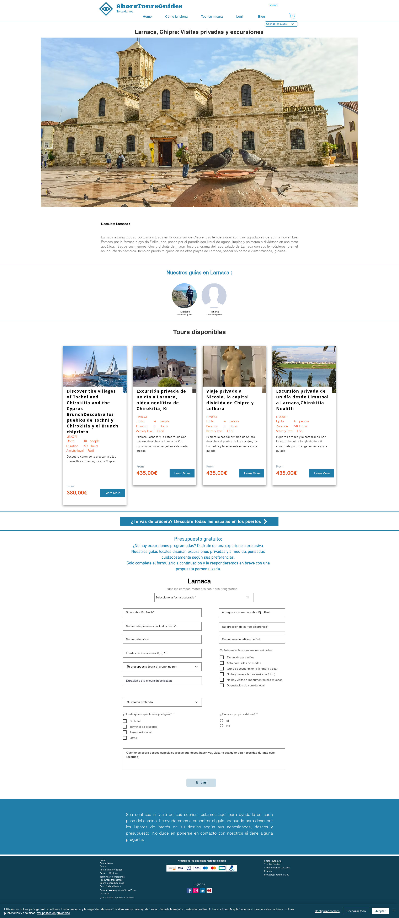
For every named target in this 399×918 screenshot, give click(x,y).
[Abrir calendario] (247, 597)
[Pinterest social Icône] (209, 890)
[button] (180, 16)
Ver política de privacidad (53, 913)
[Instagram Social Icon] (195, 890)
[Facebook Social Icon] (189, 890)
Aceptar (380, 911)
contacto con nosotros (221, 833)
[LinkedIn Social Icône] (202, 890)
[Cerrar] (394, 911)
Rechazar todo (356, 911)
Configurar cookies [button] (327, 911)
